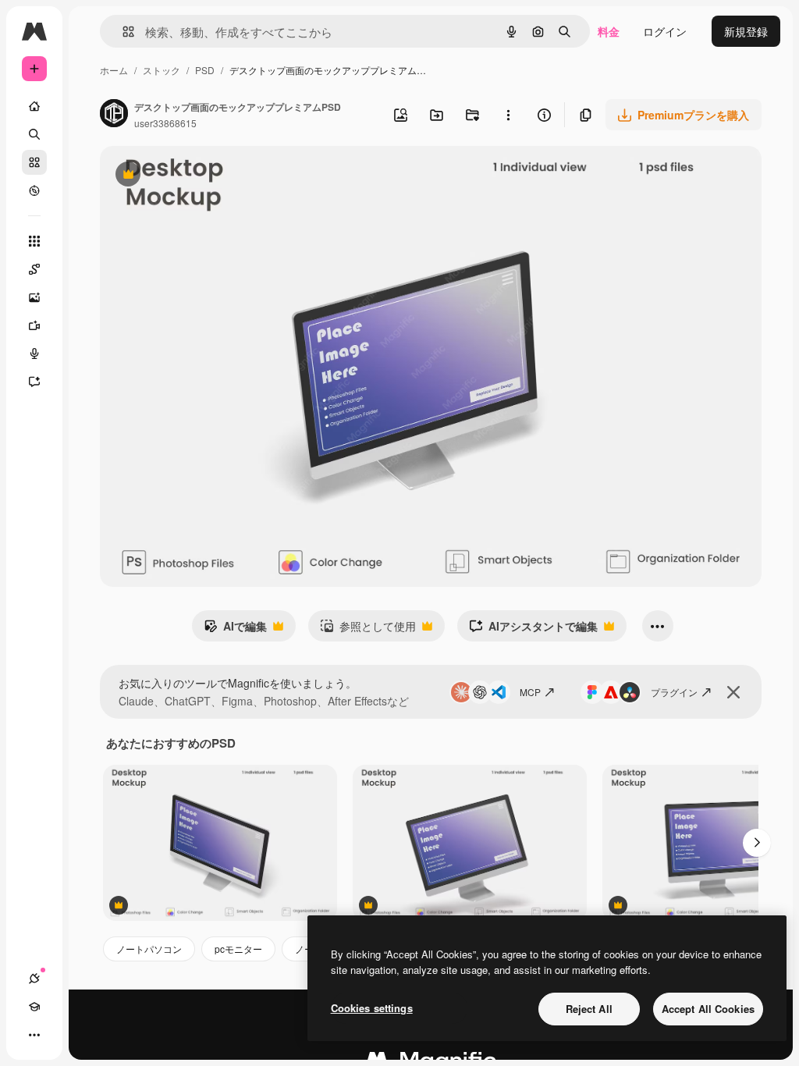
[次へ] (757, 843)
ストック (161, 69)
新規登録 (746, 31)
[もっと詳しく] (34, 190)
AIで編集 (235, 629)
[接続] (34, 978)
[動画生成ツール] (34, 325)
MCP (530, 691)
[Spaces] (34, 269)
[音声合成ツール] (34, 353)
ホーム (114, 69)
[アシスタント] (34, 381)
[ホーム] (34, 106)
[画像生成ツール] (34, 297)
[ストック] (34, 162)
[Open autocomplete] (122, 31)
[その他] (34, 1034)
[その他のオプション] (508, 114)
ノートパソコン (149, 948)
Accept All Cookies (708, 1008)
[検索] (34, 134)
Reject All (589, 1008)
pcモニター (238, 948)
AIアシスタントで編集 (533, 629)
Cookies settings (372, 1007)
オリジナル (207, 176)
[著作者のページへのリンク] (114, 114)
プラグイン (674, 691)
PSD (205, 69)
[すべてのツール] (34, 241)
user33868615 (165, 123)
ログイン (665, 31)
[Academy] (34, 1006)
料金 (609, 31)
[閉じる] (733, 692)
